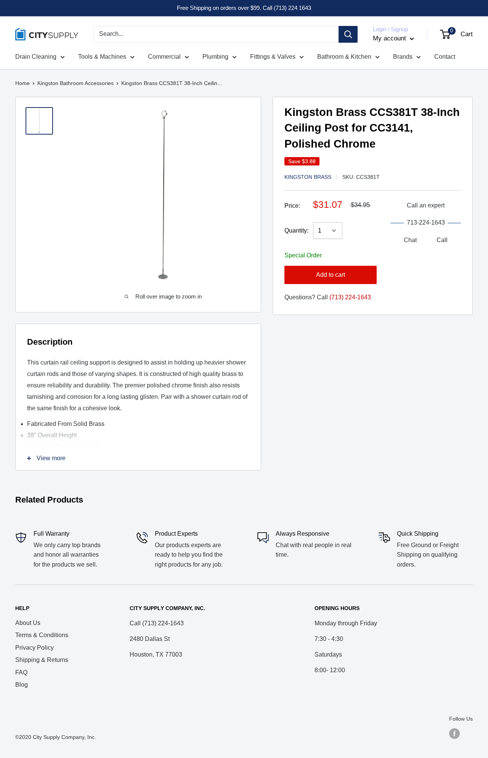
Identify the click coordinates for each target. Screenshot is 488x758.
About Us (27, 623)
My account (390, 38)
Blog (21, 684)
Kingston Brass (307, 177)
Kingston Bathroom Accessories (75, 83)
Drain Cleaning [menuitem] (35, 56)
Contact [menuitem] (444, 56)
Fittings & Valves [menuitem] (272, 56)
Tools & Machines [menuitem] (102, 56)
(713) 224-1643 (350, 297)
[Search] (348, 34)
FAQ (21, 672)
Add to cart (330, 274)
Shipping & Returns (41, 660)
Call (442, 240)
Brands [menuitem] (403, 56)
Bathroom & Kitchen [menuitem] (344, 56)
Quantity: (296, 230)
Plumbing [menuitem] (215, 56)
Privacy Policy (34, 647)
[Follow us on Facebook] (454, 733)
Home (22, 83)
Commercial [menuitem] (164, 56)
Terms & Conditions (41, 635)
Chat (410, 240)
